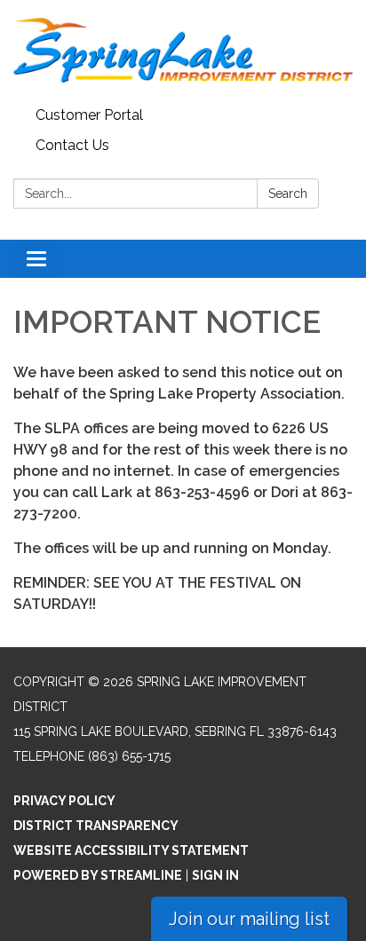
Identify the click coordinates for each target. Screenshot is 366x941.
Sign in (215, 875)
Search (287, 193)
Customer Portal (89, 115)
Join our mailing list (249, 918)
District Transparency (96, 825)
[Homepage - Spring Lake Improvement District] (183, 50)
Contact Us (72, 145)
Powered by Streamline (97, 875)
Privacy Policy (64, 801)
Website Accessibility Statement (131, 850)
